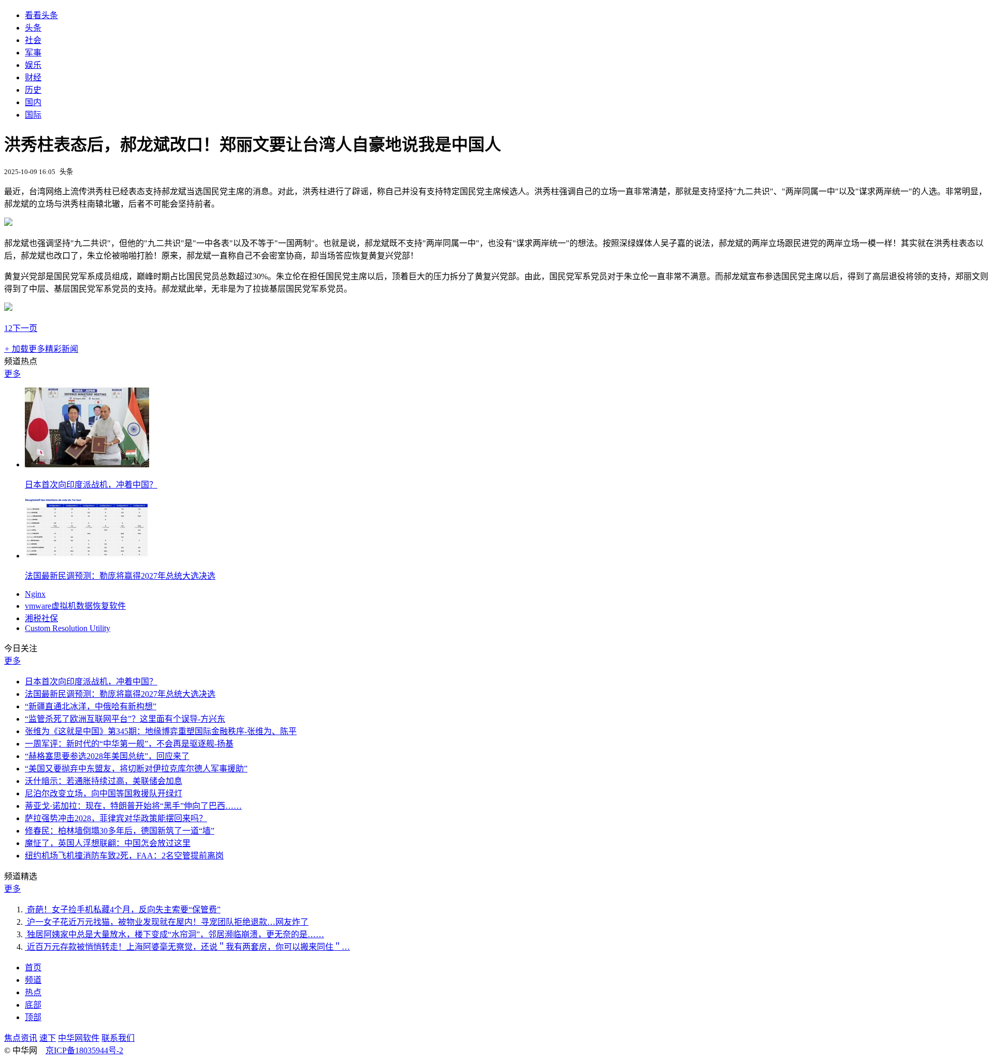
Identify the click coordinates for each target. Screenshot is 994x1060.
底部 (33, 1004)
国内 (33, 102)
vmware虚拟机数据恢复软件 (75, 605)
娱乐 (33, 65)
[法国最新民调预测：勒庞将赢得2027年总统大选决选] (87, 555)
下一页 (24, 328)
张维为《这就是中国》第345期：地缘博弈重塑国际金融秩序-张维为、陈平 (161, 731)
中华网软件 (78, 1038)
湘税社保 (41, 618)
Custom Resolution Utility (67, 628)
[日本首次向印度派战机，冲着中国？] (87, 464)
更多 (12, 373)
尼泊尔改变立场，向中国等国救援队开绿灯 (103, 793)
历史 (33, 89)
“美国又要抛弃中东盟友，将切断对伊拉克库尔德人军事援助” (136, 768)
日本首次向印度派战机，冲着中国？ (91, 484)
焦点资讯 (20, 1038)
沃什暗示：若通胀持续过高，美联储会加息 (103, 781)
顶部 (33, 1017)
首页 (33, 967)
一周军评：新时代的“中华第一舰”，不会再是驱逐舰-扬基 (129, 743)
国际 (33, 114)
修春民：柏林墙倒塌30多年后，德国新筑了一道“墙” (119, 830)
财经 (33, 77)
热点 (33, 992)
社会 (33, 40)
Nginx (35, 594)
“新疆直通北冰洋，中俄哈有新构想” (90, 706)
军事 (33, 52)
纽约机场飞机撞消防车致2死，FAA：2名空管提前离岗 (124, 855)
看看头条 (41, 15)
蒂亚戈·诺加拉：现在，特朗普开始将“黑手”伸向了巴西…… (133, 805)
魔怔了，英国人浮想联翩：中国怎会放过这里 (108, 843)
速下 (47, 1038)
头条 (33, 27)
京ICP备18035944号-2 (84, 1050)
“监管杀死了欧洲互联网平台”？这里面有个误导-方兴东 (125, 718)
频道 (33, 980)
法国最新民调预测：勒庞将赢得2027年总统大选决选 (120, 575)
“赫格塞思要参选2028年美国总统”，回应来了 (107, 756)
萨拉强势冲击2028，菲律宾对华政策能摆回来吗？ (116, 818)
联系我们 (118, 1038)
